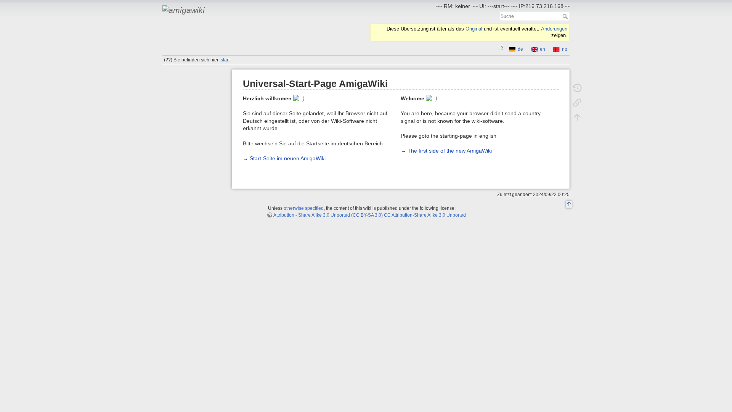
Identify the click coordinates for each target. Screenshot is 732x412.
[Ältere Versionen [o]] (577, 87)
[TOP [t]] (569, 205)
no (564, 49)
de (520, 49)
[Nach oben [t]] (577, 116)
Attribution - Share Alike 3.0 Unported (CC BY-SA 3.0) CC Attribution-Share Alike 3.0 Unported (369, 215)
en (542, 49)
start (225, 60)
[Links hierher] (577, 102)
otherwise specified (304, 208)
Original (474, 29)
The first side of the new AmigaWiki (450, 151)
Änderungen (554, 29)
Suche (566, 16)
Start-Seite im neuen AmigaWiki (288, 158)
